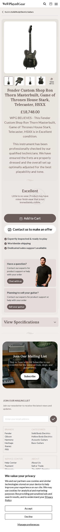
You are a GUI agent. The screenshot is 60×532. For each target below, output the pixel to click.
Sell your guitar (16, 306)
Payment (9, 466)
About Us (36, 462)
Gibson (8, 436)
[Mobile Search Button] (45, 4)
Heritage (9, 443)
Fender (8, 433)
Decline (28, 516)
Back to (19, 12)
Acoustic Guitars (40, 439)
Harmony (9, 439)
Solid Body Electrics (41, 433)
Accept (28, 508)
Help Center (11, 462)
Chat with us (15, 281)
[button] (56, 4)
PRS (7, 449)
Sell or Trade (38, 466)
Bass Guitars (38, 443)
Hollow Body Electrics (42, 436)
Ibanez (8, 446)
